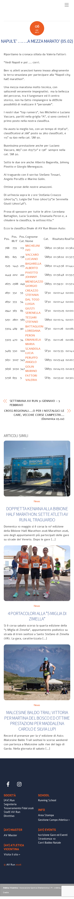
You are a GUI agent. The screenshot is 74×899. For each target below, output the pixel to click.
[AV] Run (9, 800)
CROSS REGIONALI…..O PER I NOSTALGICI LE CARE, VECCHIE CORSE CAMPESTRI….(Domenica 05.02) (34, 415)
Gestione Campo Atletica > (54, 820)
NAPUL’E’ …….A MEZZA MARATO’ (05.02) (37, 41)
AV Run (10, 864)
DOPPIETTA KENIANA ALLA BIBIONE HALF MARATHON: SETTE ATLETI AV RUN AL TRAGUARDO (37, 514)
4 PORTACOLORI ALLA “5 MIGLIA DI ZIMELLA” (37, 616)
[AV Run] (24, 17)
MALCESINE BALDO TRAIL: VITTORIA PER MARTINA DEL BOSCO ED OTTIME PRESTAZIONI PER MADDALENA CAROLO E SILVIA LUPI (37, 721)
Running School (47, 800)
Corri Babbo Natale (49, 842)
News (37, 501)
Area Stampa (46, 815)
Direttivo (9, 816)
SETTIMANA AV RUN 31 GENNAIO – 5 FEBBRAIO (35, 403)
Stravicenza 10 (47, 839)
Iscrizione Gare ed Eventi (53, 835)
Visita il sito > (12, 854)
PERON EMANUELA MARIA (33, 340)
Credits (6, 892)
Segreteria (10, 804)
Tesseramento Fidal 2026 (19, 808)
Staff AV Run (12, 812)
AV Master (10, 835)
